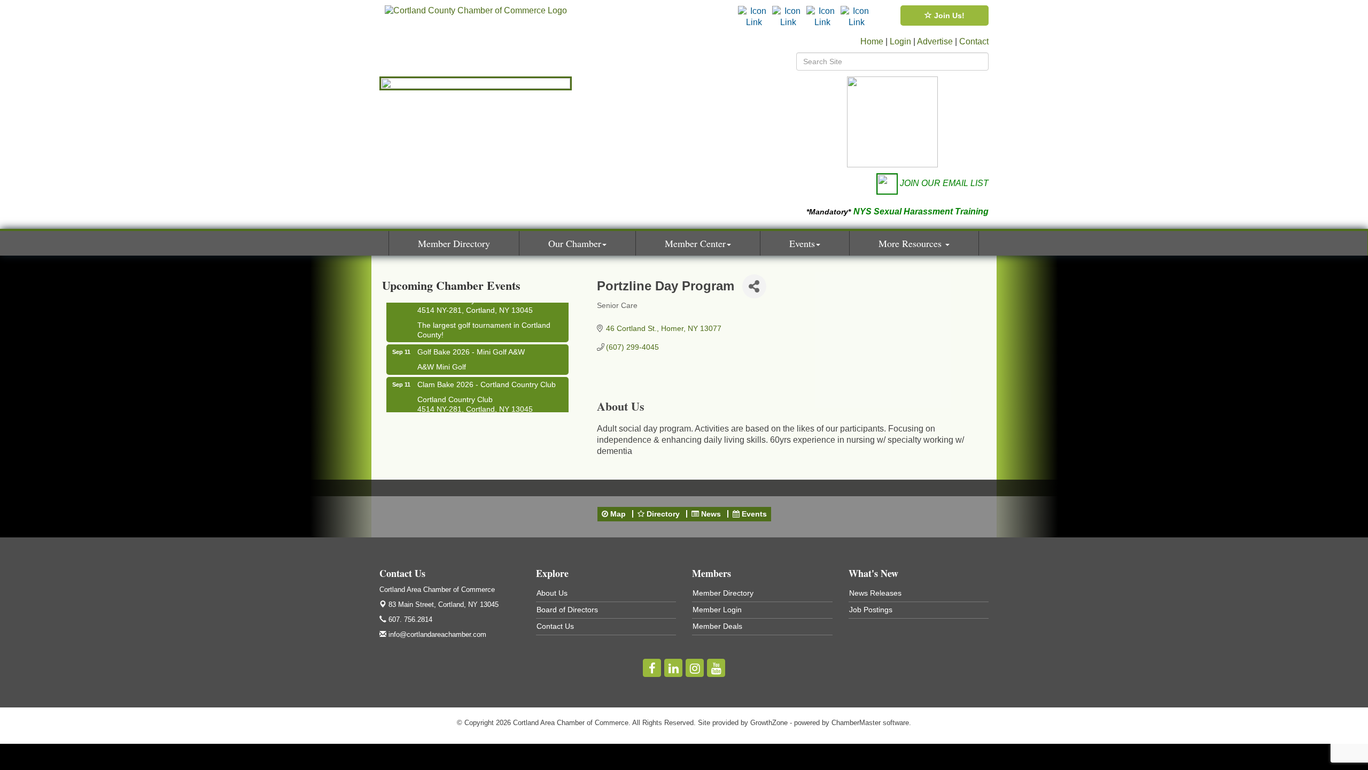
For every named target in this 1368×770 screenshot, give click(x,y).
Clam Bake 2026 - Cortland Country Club (486, 379)
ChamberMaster (856, 723)
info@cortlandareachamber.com (436, 634)
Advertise (935, 41)
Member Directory (454, 243)
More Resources (911, 243)
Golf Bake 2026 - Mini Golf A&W (471, 346)
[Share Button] (754, 286)
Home (871, 41)
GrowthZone (769, 723)
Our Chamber (574, 243)
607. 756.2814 (409, 619)
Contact (974, 41)
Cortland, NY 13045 (443, 604)
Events (802, 243)
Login (900, 41)
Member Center (695, 243)
